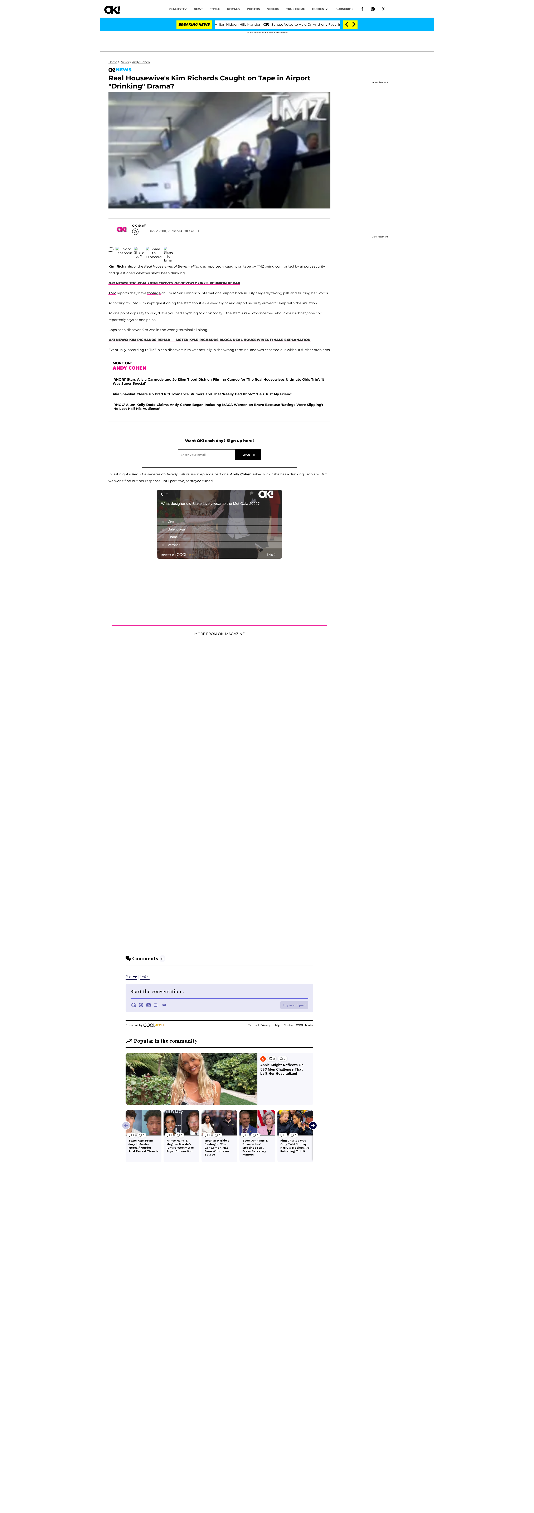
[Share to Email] (168, 249)
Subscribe (344, 9)
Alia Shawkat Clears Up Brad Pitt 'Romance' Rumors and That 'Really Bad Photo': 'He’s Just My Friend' (202, 394)
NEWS (198, 9)
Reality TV (178, 9)
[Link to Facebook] (362, 9)
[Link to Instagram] (373, 9)
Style (215, 9)
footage (154, 293)
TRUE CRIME (295, 9)
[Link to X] (383, 9)
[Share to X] (139, 249)
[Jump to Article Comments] (110, 249)
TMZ (112, 293)
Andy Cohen (141, 62)
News (125, 62)
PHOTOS (253, 9)
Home (112, 62)
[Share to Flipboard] (154, 249)
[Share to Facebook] (124, 249)
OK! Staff (138, 225)
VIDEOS (273, 9)
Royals (233, 9)
